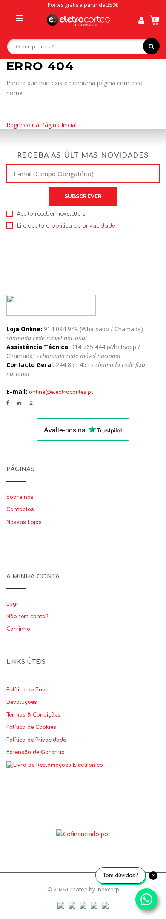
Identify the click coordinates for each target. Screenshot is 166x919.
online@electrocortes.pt (61, 392)
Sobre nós (20, 497)
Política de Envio (28, 690)
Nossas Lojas (24, 522)
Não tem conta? (27, 617)
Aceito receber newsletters (51, 214)
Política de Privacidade (36, 740)
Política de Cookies (31, 727)
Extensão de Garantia (35, 752)
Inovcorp (108, 889)
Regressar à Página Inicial (41, 125)
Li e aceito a (66, 226)
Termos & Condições (33, 715)
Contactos (20, 509)
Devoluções (21, 702)
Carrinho (18, 629)
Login (13, 604)
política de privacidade (83, 226)
